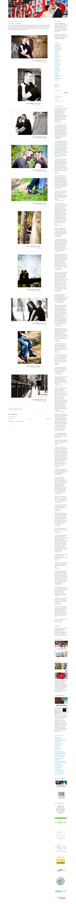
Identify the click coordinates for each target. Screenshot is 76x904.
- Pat (56, 616)
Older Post (48, 418)
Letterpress (57, 75)
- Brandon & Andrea (59, 200)
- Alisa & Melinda (58, 474)
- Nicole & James (58, 622)
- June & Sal (57, 525)
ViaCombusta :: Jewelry (60, 772)
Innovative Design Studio (60, 753)
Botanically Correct (59, 739)
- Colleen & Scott (58, 225)
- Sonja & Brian (58, 493)
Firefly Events (57, 745)
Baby (56, 52)
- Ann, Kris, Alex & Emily (60, 411)
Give (56, 73)
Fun (55, 62)
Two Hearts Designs (59, 770)
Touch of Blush (58, 769)
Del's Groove (57, 742)
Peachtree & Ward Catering (60, 761)
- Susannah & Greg (59, 302)
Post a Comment (11, 416)
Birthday (56, 68)
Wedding (56, 44)
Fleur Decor (57, 747)
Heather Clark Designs (59, 751)
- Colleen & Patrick (59, 325)
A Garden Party (58, 748)
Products (56, 76)
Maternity (56, 55)
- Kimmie (56, 444)
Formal (56, 67)
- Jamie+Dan (57, 466)
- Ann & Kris (57, 595)
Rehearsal (57, 78)
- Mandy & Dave (58, 510)
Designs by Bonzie (59, 743)
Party (56, 59)
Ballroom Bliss (58, 737)
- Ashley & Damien (58, 385)
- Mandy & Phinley (58, 269)
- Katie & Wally (58, 188)
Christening (57, 60)
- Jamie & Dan (58, 291)
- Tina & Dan (57, 568)
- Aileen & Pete (58, 352)
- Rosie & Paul (58, 138)
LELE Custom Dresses (59, 756)
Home (29, 418)
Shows (56, 80)
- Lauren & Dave (58, 122)
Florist (56, 72)
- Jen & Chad (57, 173)
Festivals (56, 65)
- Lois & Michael (58, 502)
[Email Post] (20, 408)
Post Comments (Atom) (19, 421)
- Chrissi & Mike (58, 374)
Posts (57, 99)
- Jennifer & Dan (58, 341)
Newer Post (10, 418)
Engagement (15, 409)
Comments (58, 101)
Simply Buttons (58, 767)
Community (57, 64)
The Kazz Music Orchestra (60, 755)
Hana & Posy (57, 750)
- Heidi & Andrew (58, 604)
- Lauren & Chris (58, 236)
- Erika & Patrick (58, 156)
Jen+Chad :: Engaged (14, 23)
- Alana (56, 560)
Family (56, 51)
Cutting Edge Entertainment (60, 740)
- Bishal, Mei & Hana (59, 430)
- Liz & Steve (57, 251)
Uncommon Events (59, 773)
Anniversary (57, 47)
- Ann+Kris (57, 364)
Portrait (20, 409)
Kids (56, 54)
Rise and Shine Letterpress (60, 762)
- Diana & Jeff (57, 437)
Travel (56, 57)
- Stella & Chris (58, 551)
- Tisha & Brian (58, 532)
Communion (57, 70)
